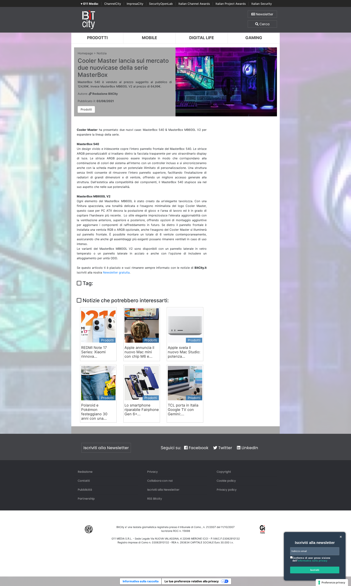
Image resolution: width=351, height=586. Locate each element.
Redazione (85, 472)
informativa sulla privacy (312, 560)
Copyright (224, 472)
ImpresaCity (135, 3)
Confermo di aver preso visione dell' (311, 559)
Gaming (253, 37)
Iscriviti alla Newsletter (106, 448)
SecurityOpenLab (161, 3)
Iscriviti (314, 570)
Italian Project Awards (231, 3)
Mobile (149, 37)
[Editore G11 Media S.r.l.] (262, 529)
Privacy (152, 472)
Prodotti (97, 37)
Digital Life (201, 37)
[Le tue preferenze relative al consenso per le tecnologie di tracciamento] (332, 582)
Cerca (263, 24)
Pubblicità (85, 490)
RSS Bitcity (154, 499)
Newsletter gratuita (116, 272)
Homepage (85, 53)
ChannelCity (112, 3)
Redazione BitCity (105, 94)
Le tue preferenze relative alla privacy (192, 581)
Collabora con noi (160, 481)
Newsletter (264, 14)
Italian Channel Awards (194, 3)
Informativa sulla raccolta (140, 581)
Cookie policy (226, 481)
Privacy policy (227, 490)
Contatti (84, 481)
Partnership (86, 499)
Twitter (224, 448)
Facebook (198, 448)
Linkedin (249, 448)
